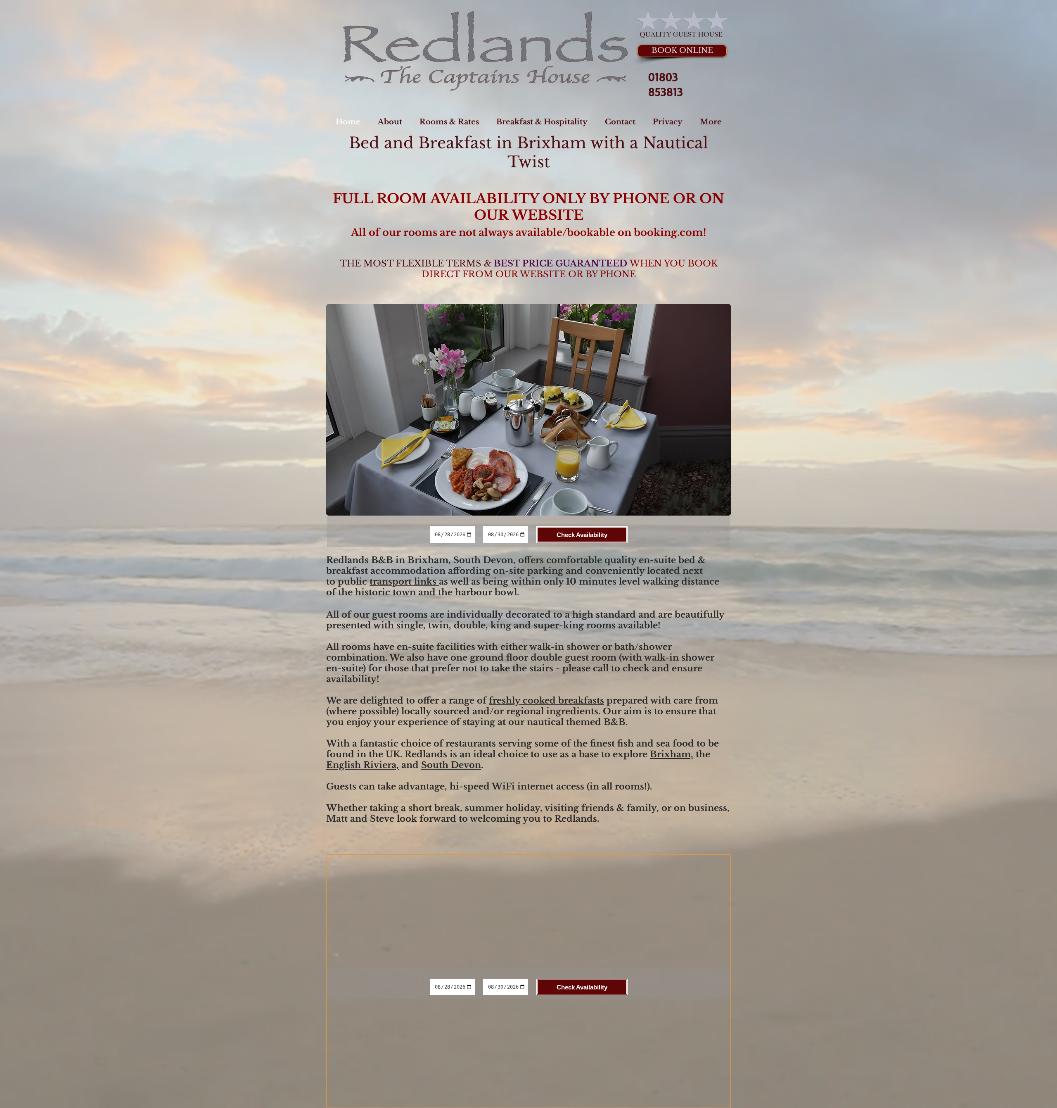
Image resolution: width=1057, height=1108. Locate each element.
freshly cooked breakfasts (546, 700)
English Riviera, (362, 765)
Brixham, (671, 754)
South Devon (451, 765)
